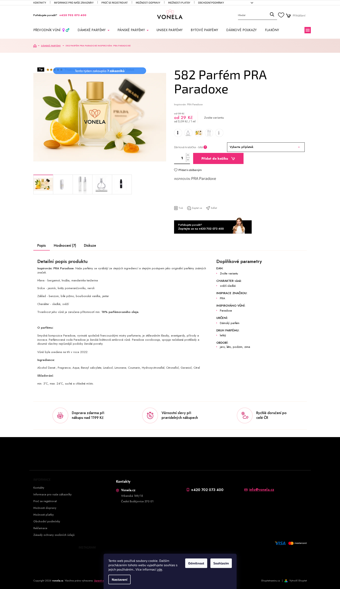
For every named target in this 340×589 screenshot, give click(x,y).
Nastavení (119, 579)
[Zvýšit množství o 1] (188, 155)
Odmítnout (196, 563)
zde (159, 569)
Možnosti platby (179, 2)
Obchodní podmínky (211, 2)
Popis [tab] (41, 245)
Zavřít (195, 198)
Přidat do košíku (214, 158)
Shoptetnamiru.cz (270, 580)
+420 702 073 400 (207, 489)
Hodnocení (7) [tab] (65, 245)
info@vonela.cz (261, 489)
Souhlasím (221, 563)
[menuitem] (51, 30)
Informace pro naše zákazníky (73, 2)
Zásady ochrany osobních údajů (54, 535)
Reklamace (40, 528)
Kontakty (39, 2)
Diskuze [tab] (90, 245)
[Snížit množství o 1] (188, 159)
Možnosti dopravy (148, 2)
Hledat (272, 15)
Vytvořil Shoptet (298, 580)
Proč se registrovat (114, 2)
